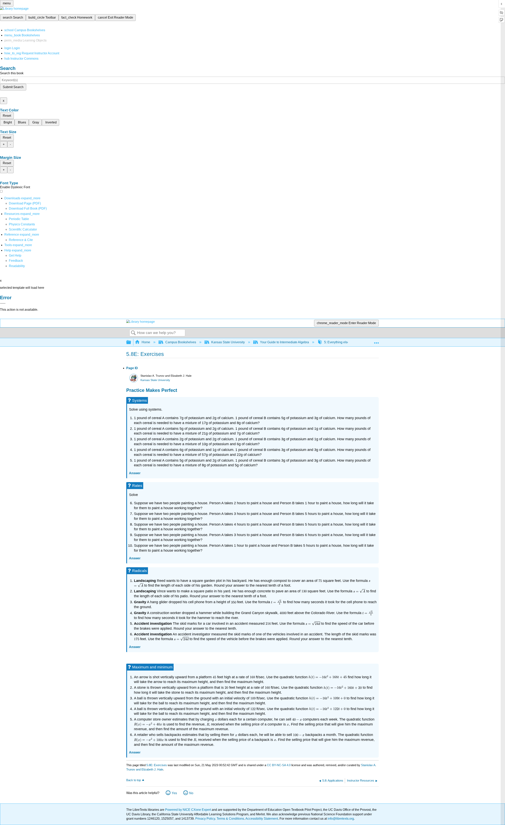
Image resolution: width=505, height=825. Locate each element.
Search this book (11, 73)
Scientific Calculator (23, 229)
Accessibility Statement (261, 818)
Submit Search (13, 87)
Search (133, 333)
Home (146, 342)
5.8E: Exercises (156, 765)
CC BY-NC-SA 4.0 (279, 765)
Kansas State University (228, 342)
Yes (174, 793)
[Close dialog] (3, 303)
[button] (16, 260)
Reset (7, 115)
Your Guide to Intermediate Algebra (284, 342)
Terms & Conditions (230, 818)
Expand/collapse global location (376, 341)
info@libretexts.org (340, 818)
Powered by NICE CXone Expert (188, 809)
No (191, 793)
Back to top (133, 780)
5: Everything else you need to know (349, 342)
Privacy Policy (205, 818)
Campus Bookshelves (181, 342)
